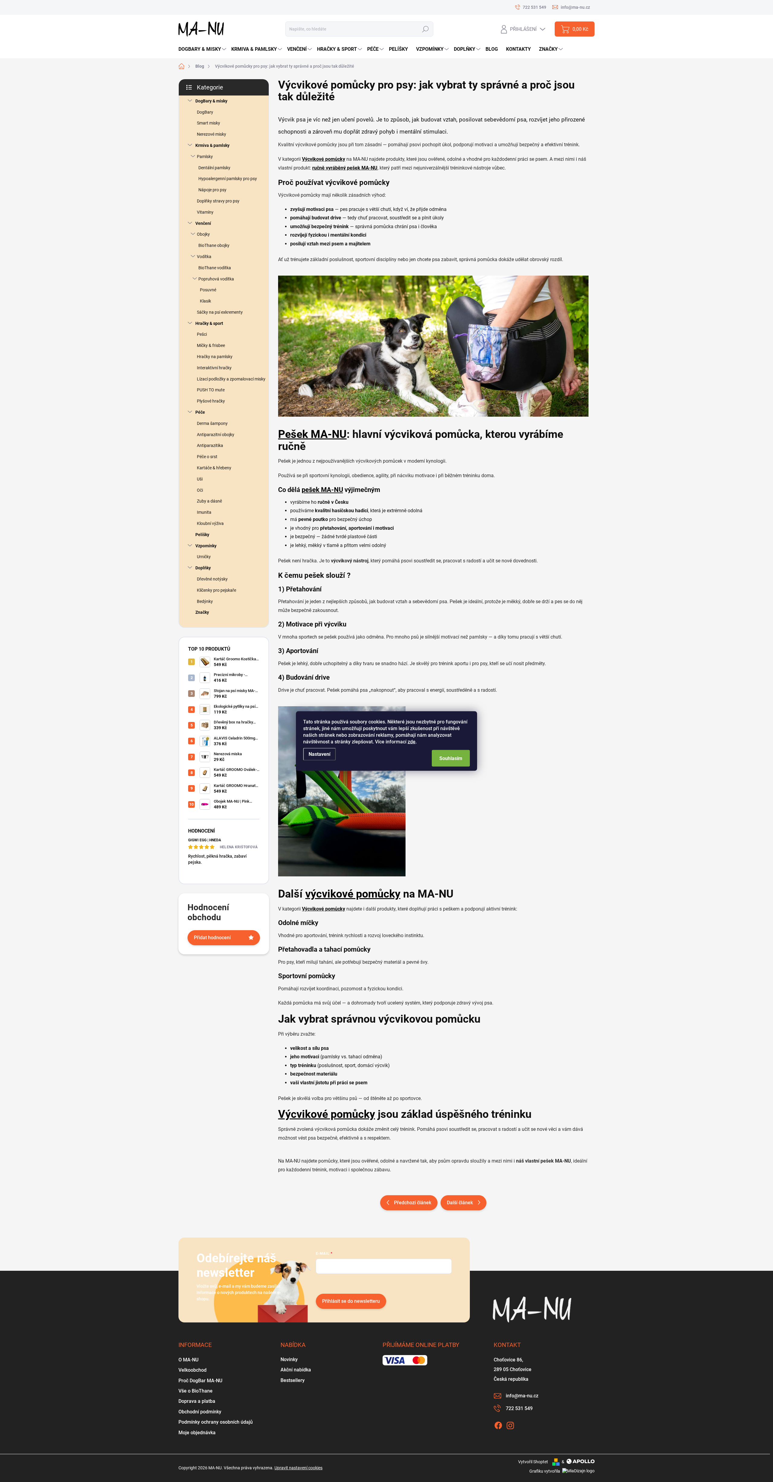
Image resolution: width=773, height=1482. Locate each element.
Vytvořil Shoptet (533, 1461)
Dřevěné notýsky (212, 579)
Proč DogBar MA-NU (200, 1380)
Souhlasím (450, 758)
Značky (202, 612)
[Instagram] (510, 1424)
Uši (200, 479)
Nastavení (319, 754)
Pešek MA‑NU (312, 434)
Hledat (425, 29)
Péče (200, 412)
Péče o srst (207, 456)
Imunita (204, 512)
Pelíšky (202, 534)
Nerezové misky (211, 134)
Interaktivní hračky (214, 367)
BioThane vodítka (214, 267)
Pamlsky (205, 156)
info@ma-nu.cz (522, 1396)
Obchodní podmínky (199, 1412)
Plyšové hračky (211, 401)
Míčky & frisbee (211, 345)
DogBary (205, 112)
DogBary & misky (211, 101)
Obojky (203, 234)
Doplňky (203, 567)
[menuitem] (203, 49)
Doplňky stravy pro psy (218, 201)
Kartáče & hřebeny (214, 467)
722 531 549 (519, 1408)
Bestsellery (293, 1380)
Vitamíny (205, 212)
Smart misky (208, 123)
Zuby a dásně (209, 501)
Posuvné (208, 289)
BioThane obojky (213, 245)
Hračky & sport (209, 323)
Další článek (460, 1202)
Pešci (202, 334)
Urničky (204, 556)
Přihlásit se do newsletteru (351, 1301)
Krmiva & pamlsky (212, 145)
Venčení (203, 223)
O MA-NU (188, 1360)
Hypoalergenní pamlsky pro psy (227, 178)
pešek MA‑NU (322, 489)
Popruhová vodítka (216, 279)
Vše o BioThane (195, 1391)
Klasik (205, 301)
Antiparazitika (210, 445)
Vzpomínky (206, 545)
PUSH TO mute (211, 389)
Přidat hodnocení (212, 937)
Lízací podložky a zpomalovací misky (231, 379)
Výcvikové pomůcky (326, 1114)
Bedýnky (205, 601)
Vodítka (204, 256)
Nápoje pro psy (212, 189)
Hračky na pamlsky (215, 356)
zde (411, 742)
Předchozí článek (412, 1202)
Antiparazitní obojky (215, 434)
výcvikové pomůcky (352, 894)
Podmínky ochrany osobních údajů (215, 1422)
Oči (200, 490)
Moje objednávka (197, 1432)
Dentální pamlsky (214, 167)
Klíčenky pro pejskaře (216, 590)
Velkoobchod (192, 1370)
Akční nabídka (296, 1370)
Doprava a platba (196, 1401)
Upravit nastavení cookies (298, 1467)
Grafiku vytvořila (545, 1471)
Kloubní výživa (210, 523)
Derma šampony (212, 423)
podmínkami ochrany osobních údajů (407, 1282)
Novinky (289, 1359)
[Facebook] (498, 1424)
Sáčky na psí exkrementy (220, 312)
